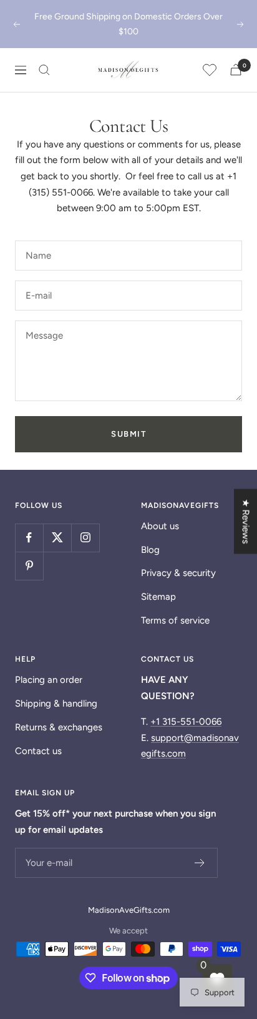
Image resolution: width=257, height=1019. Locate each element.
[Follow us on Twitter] (57, 538)
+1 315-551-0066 (185, 721)
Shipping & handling (56, 703)
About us (160, 526)
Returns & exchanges (58, 727)
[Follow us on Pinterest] (29, 566)
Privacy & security (178, 573)
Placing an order (48, 679)
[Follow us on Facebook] (29, 538)
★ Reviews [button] (245, 521)
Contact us (38, 751)
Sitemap (158, 596)
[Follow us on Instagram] (85, 538)
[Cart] (236, 70)
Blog (150, 549)
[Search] (44, 70)
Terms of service (175, 620)
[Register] (200, 862)
